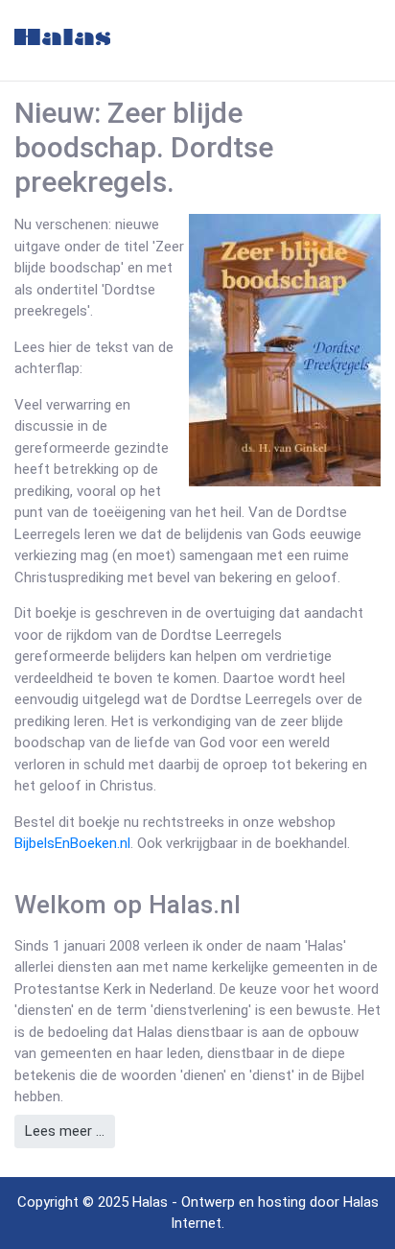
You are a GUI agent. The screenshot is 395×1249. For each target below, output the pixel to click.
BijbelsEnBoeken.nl (72, 843)
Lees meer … (65, 1131)
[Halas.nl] (62, 37)
